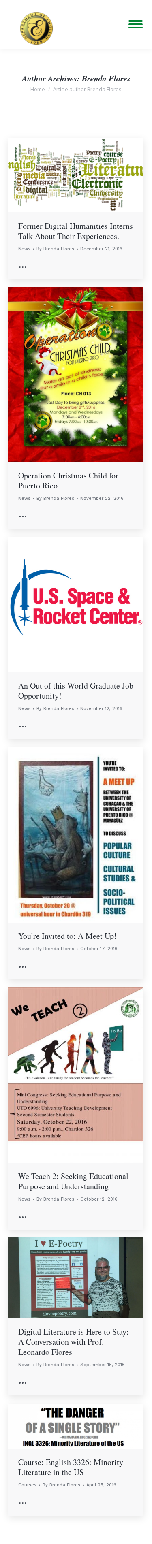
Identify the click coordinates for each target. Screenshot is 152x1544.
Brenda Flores (106, 78)
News (24, 249)
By (55, 249)
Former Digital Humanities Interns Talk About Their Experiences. (75, 230)
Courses (27, 1485)
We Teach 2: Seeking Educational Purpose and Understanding (73, 1181)
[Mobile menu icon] (135, 24)
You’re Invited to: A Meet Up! (67, 935)
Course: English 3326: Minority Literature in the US (70, 1467)
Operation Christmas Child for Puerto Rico (68, 480)
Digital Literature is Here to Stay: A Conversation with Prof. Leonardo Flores (73, 1341)
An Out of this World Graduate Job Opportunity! (75, 690)
